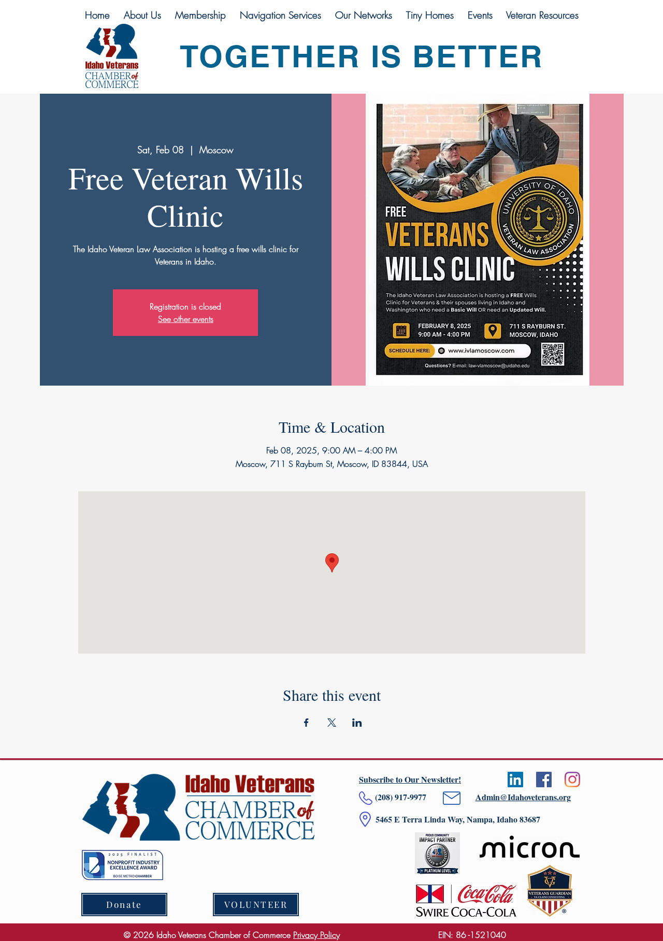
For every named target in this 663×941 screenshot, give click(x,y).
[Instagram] (572, 779)
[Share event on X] (332, 722)
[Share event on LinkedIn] (357, 722)
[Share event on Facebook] (306, 722)
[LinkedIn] (515, 779)
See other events (185, 319)
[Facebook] (544, 779)
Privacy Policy (316, 934)
